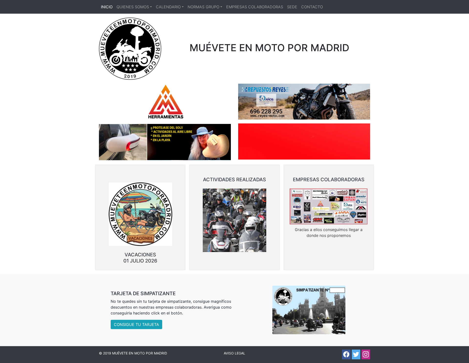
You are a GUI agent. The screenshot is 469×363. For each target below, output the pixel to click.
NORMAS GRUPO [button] (203, 6)
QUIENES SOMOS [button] (133, 6)
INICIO (107, 6)
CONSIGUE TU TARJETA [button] (136, 324)
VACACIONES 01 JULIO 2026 (140, 258)
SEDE (292, 6)
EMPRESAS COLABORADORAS (254, 6)
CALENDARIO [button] (168, 6)
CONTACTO (312, 6)
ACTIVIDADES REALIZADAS (234, 179)
